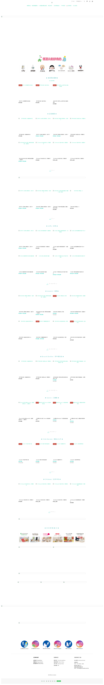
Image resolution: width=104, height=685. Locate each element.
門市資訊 (63, 5)
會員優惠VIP (56, 665)
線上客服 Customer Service (79, 660)
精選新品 (29, 5)
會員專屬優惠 (34, 5)
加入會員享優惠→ (52, 80)
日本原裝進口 (56, 5)
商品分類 (50, 5)
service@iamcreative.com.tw (83, 668)
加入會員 (75, 5)
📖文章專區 (68, 5)
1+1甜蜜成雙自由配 (43, 5)
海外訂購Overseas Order (59, 663)
